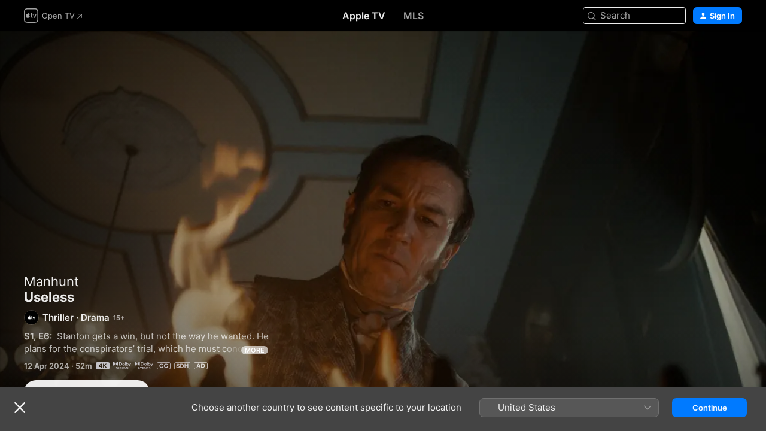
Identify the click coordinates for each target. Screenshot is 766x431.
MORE (255, 350)
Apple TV (363, 16)
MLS (413, 16)
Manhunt (51, 281)
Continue (709, 407)
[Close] (19, 407)
